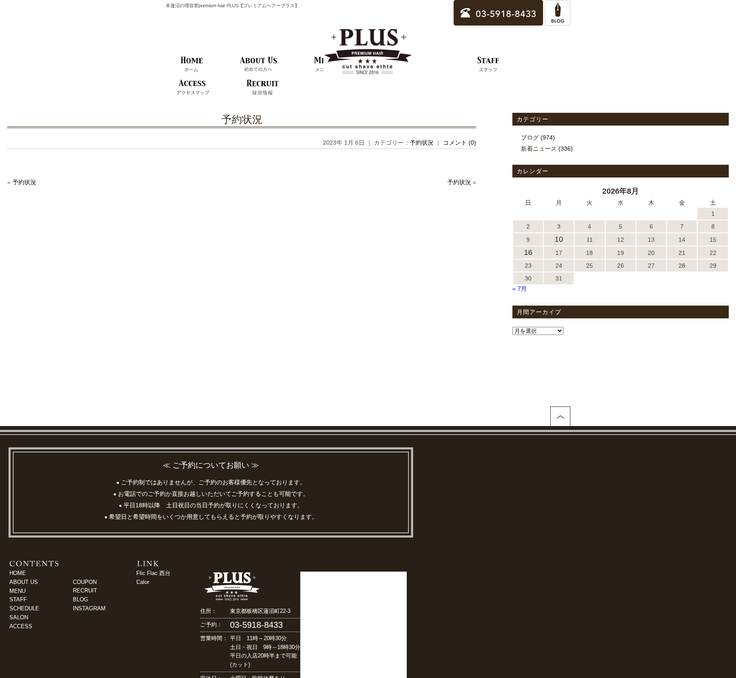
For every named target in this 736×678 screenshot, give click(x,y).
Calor (142, 582)
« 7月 (519, 288)
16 (528, 252)
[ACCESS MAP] (192, 87)
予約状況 (241, 119)
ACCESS (20, 626)
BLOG (80, 599)
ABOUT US (23, 582)
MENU (17, 591)
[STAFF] (488, 64)
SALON (18, 617)
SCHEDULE (24, 608)
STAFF (18, 599)
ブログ (530, 137)
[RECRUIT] (262, 87)
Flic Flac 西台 (153, 573)
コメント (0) (459, 142)
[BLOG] (557, 21)
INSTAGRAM (89, 608)
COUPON (85, 582)
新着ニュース (539, 148)
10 (559, 239)
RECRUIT (85, 590)
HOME (17, 573)
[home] (191, 64)
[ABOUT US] (258, 64)
